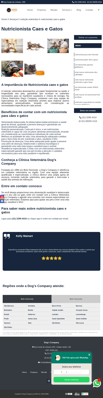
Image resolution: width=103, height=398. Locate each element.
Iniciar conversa (71, 379)
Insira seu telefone (71, 367)
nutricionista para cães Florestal (86, 55)
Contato (89, 10)
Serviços (66, 10)
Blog (79, 10)
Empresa (41, 10)
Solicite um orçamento (87, 37)
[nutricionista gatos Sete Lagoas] (35, 46)
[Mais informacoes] (99, 10)
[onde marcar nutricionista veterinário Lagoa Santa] (35, 69)
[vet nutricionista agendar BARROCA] (58, 46)
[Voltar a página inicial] (11, 10)
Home (30, 10)
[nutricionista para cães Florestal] (12, 46)
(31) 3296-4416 (80, 2)
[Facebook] (2, 201)
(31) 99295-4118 (95, 2)
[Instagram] (49, 381)
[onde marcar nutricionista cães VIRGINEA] (12, 69)
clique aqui (35, 219)
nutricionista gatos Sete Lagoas (86, 60)
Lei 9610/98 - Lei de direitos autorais (60, 334)
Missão (54, 10)
